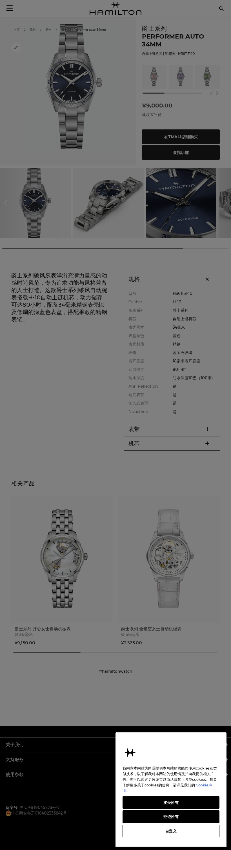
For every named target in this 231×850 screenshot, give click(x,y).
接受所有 (171, 802)
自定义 (171, 831)
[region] (170, 789)
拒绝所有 (171, 816)
